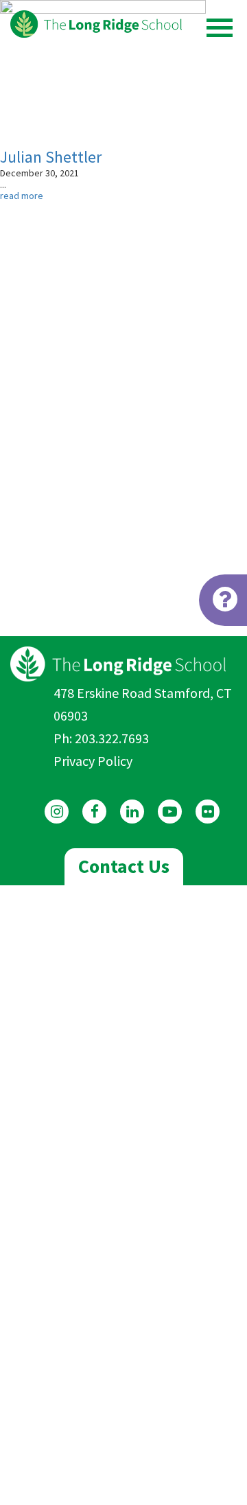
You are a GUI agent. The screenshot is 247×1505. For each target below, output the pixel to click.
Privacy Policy (93, 760)
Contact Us (123, 866)
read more (21, 195)
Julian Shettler (51, 156)
